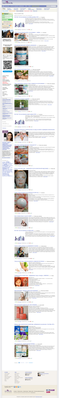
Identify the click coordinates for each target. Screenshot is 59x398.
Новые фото (6, 375)
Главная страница (5, 75)
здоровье (6, 163)
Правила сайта (31, 391)
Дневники (4, 76)
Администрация (5, 88)
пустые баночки (10, 170)
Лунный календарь (5, 94)
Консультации (4, 93)
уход (7, 173)
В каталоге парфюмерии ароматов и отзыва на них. (29, 379)
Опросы (3, 95)
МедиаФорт (10, 392)
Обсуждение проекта (6, 85)
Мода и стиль (22, 9)
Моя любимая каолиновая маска (22, 69)
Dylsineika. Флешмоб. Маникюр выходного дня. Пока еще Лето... (6, 99)
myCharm (6, 372)
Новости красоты (39, 8)
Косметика (9, 8)
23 (31, 111)
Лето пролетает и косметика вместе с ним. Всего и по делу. (7, 113)
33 (31, 42)
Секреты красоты (39, 9)
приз (5, 170)
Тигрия (19, 42)
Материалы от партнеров (6, 84)
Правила (4, 89)
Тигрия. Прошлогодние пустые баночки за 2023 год (26, 192)
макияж (3, 166)
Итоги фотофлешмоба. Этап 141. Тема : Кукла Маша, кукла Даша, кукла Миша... (7, 104)
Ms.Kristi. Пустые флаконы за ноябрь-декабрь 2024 (26, 17)
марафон (9, 166)
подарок (6, 169)
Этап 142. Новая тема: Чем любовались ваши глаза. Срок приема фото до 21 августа (6, 116)
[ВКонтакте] (14, 387)
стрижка (5, 172)
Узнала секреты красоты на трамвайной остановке (26, 245)
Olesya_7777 (20, 66)
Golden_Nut (20, 258)
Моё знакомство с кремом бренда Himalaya (24, 343)
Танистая (20, 111)
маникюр (6, 166)
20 (31, 29)
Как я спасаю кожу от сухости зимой (22, 216)
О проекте (15, 391)
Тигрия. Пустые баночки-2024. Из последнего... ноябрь (27, 32)
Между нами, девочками (43, 45)
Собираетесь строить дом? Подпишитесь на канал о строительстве (7, 40)
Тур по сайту (4, 87)
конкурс (5, 164)
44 (31, 213)
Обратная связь (20, 391)
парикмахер (4, 168)
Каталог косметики (28, 372)
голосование (3, 162)
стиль (3, 172)
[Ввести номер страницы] (27, 362)
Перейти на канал (7, 71)
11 (26, 362)
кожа (2, 164)
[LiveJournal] (20, 387)
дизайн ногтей (9, 162)
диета (6, 162)
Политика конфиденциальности (39, 391)
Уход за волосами (23, 8)
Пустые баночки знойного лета (6, 101)
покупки (8, 169)
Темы (16, 372)
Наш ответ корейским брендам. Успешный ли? (25, 145)
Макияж (29, 8)
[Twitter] (18, 387)
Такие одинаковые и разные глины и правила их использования (29, 83)
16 (31, 358)
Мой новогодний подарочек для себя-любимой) (25, 304)
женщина (3, 163)
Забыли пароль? (4, 19)
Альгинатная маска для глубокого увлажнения (25, 45)
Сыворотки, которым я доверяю (21, 98)
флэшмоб (9, 175)
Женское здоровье (47, 8)
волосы (7, 161)
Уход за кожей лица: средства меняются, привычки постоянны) (29, 261)
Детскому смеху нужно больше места (7, 45)
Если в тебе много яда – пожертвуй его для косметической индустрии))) (31, 168)
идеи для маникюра (10, 163)
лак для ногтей (11, 165)
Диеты (3, 92)
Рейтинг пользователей (8, 376)
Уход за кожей (16, 8)
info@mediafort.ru (33, 392)
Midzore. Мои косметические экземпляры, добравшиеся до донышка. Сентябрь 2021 (34, 324)
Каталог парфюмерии (28, 377)
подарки (3, 169)
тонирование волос (4, 173)
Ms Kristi (20, 29)
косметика (4, 165)
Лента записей (7, 374)
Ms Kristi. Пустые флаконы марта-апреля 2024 (25, 114)
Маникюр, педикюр (31, 9)
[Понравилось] (16, 29)
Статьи (3, 78)
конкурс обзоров (10, 164)
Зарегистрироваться (7, 21)
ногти (11, 167)
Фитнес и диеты (46, 9)
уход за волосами (5, 174)
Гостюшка (20, 142)
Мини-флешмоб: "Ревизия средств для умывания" (26, 290)
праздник (3, 170)
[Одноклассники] (16, 387)
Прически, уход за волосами (19, 377)
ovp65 (19, 80)
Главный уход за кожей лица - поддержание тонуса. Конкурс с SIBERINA (31, 275)
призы (7, 170)
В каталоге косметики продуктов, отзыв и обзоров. (28, 374)
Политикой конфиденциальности (6, 27)
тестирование (8, 172)
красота (7, 165)
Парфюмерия (9, 9)
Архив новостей (4, 91)
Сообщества (4, 77)
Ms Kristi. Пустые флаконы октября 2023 (23, 230)
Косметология (16, 9)
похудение (11, 169)
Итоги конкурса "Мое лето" (5, 111)
